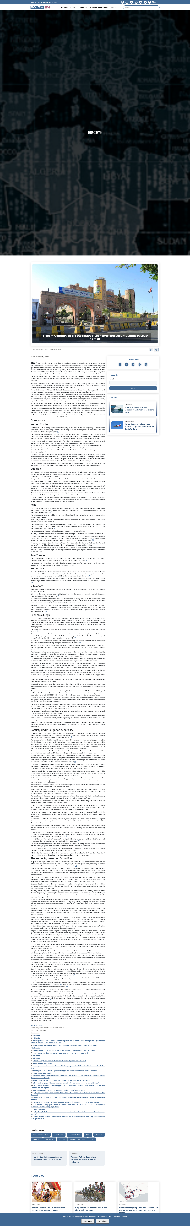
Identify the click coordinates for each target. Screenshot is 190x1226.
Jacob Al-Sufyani (37, 1026)
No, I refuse (102, 1221)
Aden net (36, 1139)
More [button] (113, 7)
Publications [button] (103, 7)
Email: (111, 379)
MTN (87, 1135)
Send (133, 388)
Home (60, 7)
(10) (32, 583)
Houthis (62, 1139)
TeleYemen (59, 1135)
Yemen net (50, 1139)
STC (91, 1139)
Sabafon (99, 1135)
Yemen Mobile (75, 1135)
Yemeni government (77, 1139)
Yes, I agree (88, 1221)
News (66, 7)
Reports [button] (73, 7)
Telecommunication (40, 1135)
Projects (93, 7)
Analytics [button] (83, 7)
